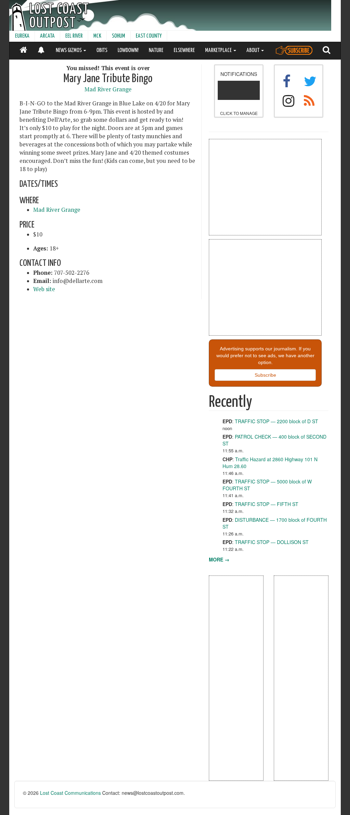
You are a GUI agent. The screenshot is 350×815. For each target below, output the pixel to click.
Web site (44, 289)
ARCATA (47, 36)
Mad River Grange (108, 89)
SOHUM (118, 36)
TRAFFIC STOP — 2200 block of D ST (276, 421)
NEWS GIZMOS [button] (69, 50)
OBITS (101, 50)
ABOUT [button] (253, 50)
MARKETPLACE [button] (219, 50)
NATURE (156, 50)
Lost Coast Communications (70, 792)
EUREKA (22, 36)
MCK (97, 36)
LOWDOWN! (128, 50)
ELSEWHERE (184, 50)
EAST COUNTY (149, 36)
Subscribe (265, 375)
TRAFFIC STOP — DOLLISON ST (272, 542)
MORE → (219, 559)
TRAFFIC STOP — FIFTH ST (266, 504)
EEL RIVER (74, 36)
